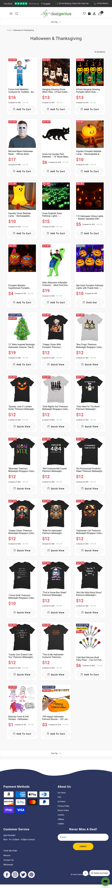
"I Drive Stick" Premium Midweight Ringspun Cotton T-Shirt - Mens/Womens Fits (21, 596)
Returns (6, 855)
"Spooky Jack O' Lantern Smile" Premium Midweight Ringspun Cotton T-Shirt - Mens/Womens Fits (21, 407)
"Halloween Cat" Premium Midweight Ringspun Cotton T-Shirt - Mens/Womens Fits (89, 531)
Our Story (62, 793)
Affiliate (61, 819)
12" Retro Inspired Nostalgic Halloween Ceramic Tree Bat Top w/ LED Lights (21, 345)
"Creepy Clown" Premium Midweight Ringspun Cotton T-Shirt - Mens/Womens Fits (21, 531)
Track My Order (10, 850)
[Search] (16, 13)
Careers (61, 815)
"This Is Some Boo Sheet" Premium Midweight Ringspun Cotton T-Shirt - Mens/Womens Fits (54, 593)
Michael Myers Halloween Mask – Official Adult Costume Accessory (20, 152)
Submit (83, 846)
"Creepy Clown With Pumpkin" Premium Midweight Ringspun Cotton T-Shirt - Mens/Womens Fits (55, 345)
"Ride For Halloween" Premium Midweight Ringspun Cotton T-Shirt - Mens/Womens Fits (54, 531)
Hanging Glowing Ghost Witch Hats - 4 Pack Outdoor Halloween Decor (55, 90)
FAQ (59, 797)
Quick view (57, 364)
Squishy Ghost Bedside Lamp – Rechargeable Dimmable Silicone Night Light (20, 214)
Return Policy (63, 810)
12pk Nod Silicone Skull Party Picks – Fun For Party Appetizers (89, 658)
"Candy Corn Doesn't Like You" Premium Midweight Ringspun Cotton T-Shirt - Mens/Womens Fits (20, 655)
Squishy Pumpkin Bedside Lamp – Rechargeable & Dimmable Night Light (88, 152)
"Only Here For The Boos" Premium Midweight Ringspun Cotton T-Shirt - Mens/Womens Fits (88, 407)
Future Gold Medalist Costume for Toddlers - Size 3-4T (21, 90)
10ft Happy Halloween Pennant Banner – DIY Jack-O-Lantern (55, 717)
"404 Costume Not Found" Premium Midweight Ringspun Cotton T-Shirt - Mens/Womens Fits (54, 469)
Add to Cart (24, 109)
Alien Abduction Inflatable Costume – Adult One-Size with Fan (54, 283)
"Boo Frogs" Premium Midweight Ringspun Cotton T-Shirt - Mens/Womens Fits (89, 345)
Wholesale (8, 864)
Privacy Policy (63, 806)
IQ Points (61, 801)
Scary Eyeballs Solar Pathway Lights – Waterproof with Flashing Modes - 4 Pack (54, 214)
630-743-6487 (9, 835)
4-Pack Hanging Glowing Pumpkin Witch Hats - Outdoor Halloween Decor (88, 90)
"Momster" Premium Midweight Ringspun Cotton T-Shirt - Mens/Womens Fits (21, 469)
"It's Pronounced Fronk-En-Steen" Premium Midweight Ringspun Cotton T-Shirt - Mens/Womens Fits (89, 469)
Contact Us (8, 860)
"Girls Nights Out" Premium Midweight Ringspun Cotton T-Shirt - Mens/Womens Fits (55, 407)
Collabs (61, 824)
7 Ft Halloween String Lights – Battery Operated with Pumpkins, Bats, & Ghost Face (89, 217)
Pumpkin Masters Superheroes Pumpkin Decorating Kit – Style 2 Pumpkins (19, 286)
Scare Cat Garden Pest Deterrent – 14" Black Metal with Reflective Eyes (55, 155)
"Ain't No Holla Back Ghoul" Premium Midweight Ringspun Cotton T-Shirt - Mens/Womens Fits (89, 593)
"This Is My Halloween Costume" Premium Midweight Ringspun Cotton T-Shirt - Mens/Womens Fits (55, 655)
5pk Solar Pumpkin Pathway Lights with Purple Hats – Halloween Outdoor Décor (89, 286)
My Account (94, 13)
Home (9, 30)
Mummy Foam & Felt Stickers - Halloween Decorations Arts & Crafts (20, 717)
